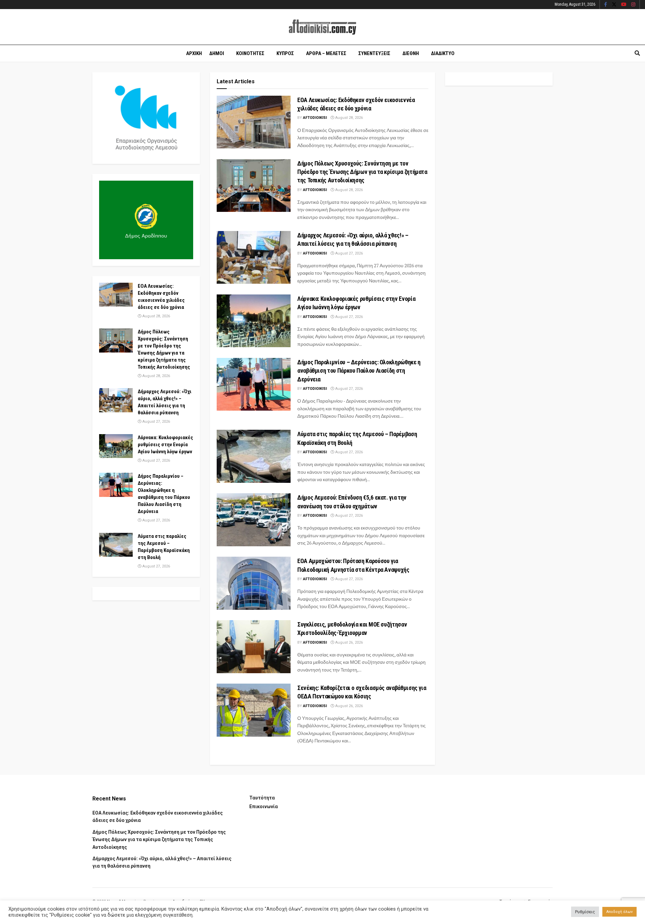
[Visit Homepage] (322, 27)
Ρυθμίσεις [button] (585, 911)
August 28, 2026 (348, 118)
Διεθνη (410, 53)
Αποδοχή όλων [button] (619, 912)
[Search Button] (637, 53)
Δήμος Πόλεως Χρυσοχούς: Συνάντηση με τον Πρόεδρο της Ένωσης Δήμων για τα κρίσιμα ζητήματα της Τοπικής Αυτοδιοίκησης (362, 172)
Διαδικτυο (443, 53)
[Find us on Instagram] (633, 4)
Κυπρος (285, 53)
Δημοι (216, 53)
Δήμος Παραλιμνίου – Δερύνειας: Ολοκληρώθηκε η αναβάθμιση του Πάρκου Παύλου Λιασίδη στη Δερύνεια (359, 370)
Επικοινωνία (263, 806)
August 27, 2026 (348, 253)
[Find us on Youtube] (624, 4)
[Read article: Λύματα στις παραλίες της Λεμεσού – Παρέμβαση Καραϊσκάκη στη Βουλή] (254, 456)
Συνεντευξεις (374, 53)
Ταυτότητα (262, 797)
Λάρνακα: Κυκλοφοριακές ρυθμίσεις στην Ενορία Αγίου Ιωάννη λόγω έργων (165, 444)
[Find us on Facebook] (605, 4)
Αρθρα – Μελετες (326, 53)
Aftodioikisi (315, 118)
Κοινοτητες (250, 53)
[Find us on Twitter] (614, 4)
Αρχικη (194, 53)
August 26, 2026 (348, 642)
